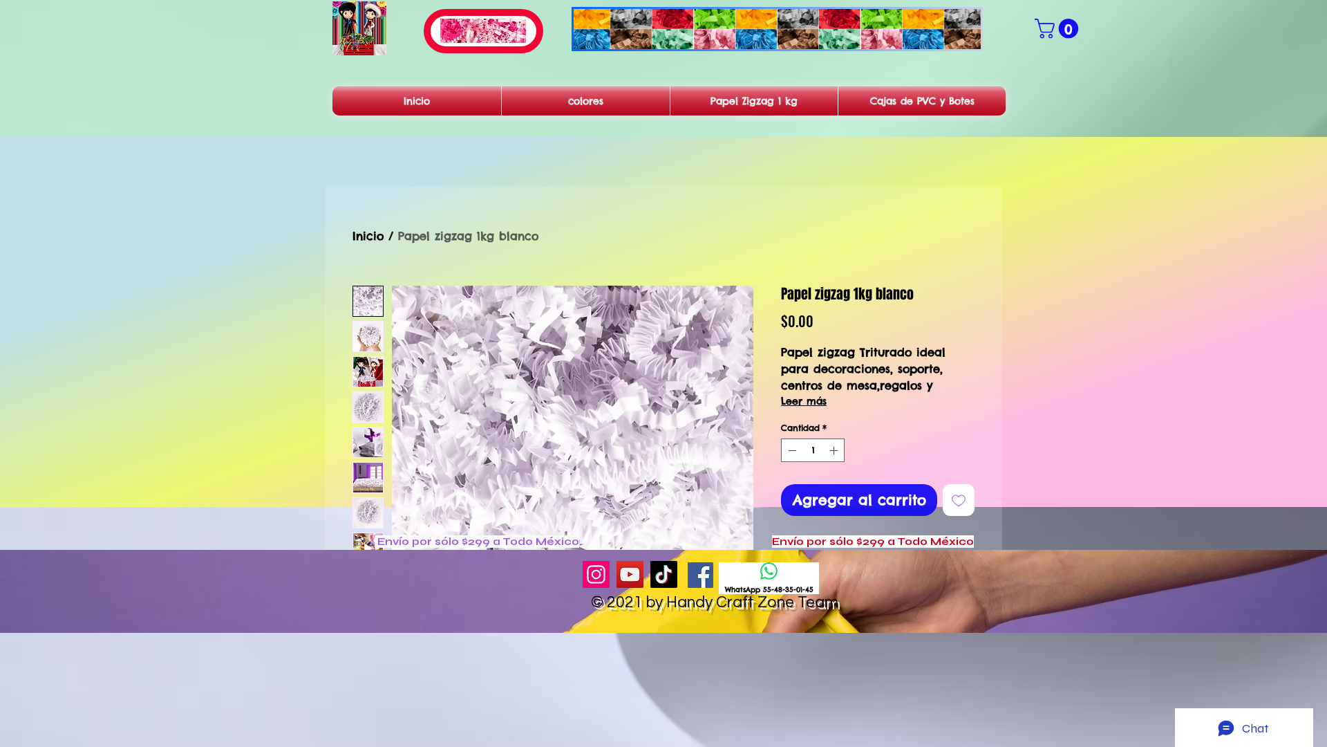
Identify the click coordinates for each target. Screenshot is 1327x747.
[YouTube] (630, 574)
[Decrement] (790, 450)
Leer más (804, 401)
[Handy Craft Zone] (700, 575)
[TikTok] (663, 574)
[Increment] (835, 450)
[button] (1059, 29)
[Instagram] (596, 574)
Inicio (368, 236)
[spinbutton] (812, 450)
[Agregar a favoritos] (959, 500)
